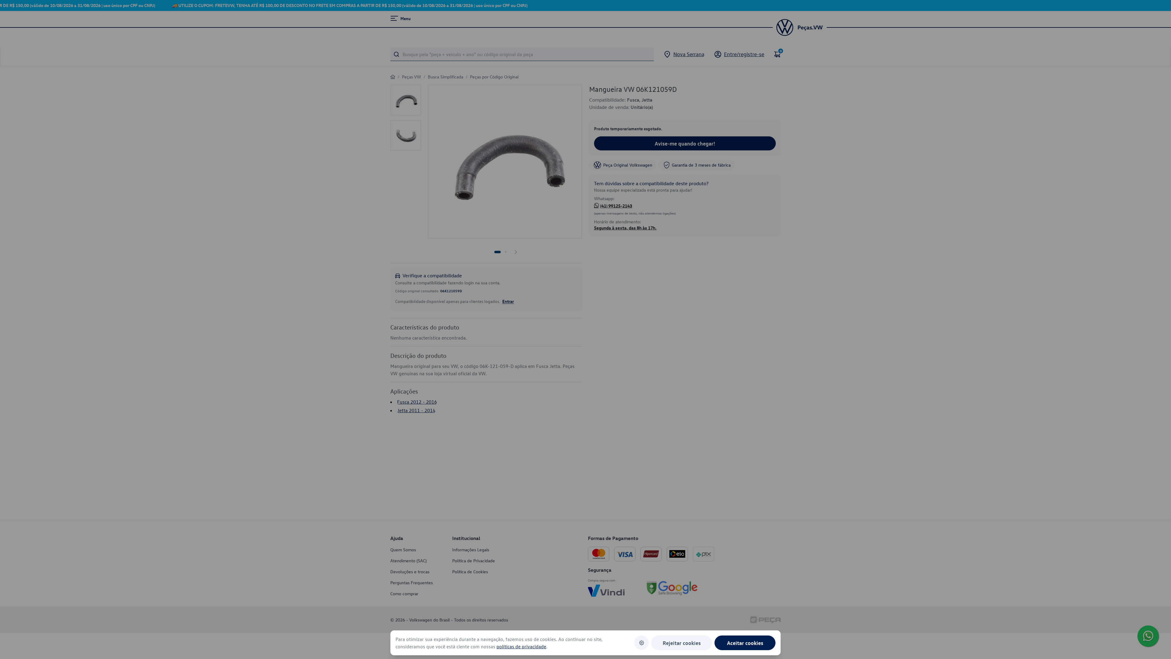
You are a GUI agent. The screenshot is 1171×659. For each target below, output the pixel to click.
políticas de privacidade (521, 646)
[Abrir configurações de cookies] (641, 643)
